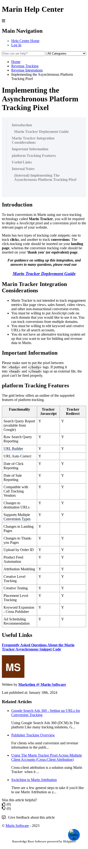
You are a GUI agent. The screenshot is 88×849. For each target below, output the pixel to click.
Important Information (30, 149)
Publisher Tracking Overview (33, 735)
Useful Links (22, 162)
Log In (16, 45)
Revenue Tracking (24, 66)
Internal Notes (23, 169)
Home (15, 62)
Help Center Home (25, 41)
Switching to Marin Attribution (34, 780)
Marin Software (17, 826)
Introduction (22, 125)
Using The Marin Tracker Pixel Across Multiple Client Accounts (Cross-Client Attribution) (46, 757)
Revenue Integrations (27, 70)
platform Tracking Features (34, 156)
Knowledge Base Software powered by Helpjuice (44, 841)
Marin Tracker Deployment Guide (41, 132)
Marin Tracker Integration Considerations (33, 140)
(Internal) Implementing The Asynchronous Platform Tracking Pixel (45, 177)
